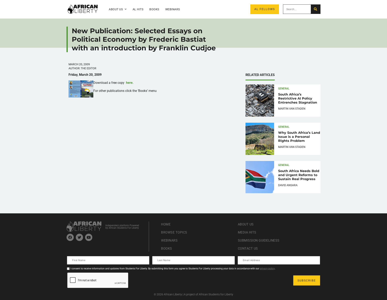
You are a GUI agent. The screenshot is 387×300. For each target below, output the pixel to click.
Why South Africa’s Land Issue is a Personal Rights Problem (299, 137)
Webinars (172, 9)
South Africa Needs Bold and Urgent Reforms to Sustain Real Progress (298, 175)
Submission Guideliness (259, 240)
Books (154, 9)
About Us (246, 224)
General (283, 88)
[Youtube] (88, 237)
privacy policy (267, 268)
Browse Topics (174, 232)
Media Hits (247, 232)
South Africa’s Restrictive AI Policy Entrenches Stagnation (297, 98)
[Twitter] (79, 237)
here (129, 83)
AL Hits (138, 9)
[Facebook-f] (70, 237)
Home (166, 224)
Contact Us (248, 248)
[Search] (315, 9)
